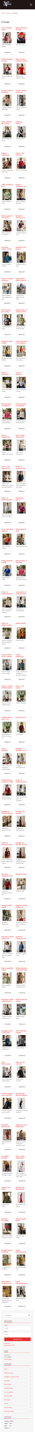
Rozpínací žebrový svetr (20, 217)
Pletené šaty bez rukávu (21, 1000)
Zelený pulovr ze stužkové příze (21, 311)
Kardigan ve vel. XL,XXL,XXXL (7, 1032)
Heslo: (6, 1331)
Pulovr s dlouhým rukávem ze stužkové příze (6, 751)
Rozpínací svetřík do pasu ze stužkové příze (7, 938)
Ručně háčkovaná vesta (22, 1282)
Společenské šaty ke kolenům (21, 1094)
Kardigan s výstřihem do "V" (22, 749)
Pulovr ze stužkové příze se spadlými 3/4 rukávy (21, 469)
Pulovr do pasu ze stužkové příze (21, 406)
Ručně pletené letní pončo (6, 123)
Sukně (6, 1403)
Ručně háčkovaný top (21, 1251)
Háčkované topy (8, 1373)
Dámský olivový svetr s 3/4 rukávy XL (7, 719)
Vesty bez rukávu (9, 1411)
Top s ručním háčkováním (20, 436)
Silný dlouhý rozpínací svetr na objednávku (6, 1283)
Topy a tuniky (8, 1407)
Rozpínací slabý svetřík (6, 342)
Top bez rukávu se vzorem (21, 91)
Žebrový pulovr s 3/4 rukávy (7, 217)
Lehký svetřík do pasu (7, 185)
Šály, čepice (7, 1400)
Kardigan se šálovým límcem (7, 812)
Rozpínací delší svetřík (6, 906)
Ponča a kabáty (8, 1388)
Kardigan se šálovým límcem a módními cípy (21, 844)
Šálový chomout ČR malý (21, 29)
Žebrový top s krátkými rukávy (21, 60)
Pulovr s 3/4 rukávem (20, 154)
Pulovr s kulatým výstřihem (7, 279)
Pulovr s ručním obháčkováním (7, 687)
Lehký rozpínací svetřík (7, 561)
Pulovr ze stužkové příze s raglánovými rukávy (7, 845)
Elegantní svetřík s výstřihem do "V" (7, 1001)
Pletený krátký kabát (21, 1220)
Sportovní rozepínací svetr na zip (7, 876)
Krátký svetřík (20, 623)
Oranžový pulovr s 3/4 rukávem (22, 342)
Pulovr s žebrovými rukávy (5, 374)
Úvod (3, 13)
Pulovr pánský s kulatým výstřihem (21, 1032)
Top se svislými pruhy (6, 29)
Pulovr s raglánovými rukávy (5, 437)
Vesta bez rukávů (19, 123)
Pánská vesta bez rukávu (6, 311)
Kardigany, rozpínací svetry (11, 1377)
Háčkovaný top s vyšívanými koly (21, 969)
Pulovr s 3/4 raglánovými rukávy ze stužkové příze (6, 469)
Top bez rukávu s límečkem (7, 91)
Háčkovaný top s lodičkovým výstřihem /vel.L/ (22, 1126)
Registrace (7, 1343)
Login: (6, 1325)
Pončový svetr (21, 717)
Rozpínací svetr (21, 874)
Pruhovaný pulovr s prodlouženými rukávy (21, 500)
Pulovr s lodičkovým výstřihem (5, 155)
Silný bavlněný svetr (21, 530)
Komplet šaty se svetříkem (7, 1251)
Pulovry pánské (8, 1392)
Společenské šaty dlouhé (20, 1188)
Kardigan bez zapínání (20, 812)
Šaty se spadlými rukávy (7, 969)
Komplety (7, 1380)
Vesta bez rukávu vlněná (6, 248)
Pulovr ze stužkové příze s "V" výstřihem (21, 782)
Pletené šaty (7, 1384)
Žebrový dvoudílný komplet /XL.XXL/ (4, 1221)
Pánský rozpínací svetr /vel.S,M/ (7, 1094)
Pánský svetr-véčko (6, 1188)
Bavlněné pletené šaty (5, 1126)
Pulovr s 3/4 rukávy (20, 687)
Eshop (8, 13)
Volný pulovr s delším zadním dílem (21, 280)
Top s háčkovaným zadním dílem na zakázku (7, 1065)
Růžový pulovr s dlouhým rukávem (21, 562)
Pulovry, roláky (8, 1396)
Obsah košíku (8, 1359)
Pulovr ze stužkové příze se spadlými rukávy (6, 626)
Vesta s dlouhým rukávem (7, 530)
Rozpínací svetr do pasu (21, 248)
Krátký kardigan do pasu (7, 60)
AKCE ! (6, 1369)
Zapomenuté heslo (9, 1345)
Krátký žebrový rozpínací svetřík (7, 781)
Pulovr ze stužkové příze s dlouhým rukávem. (7, 594)
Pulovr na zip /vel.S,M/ (20, 1063)
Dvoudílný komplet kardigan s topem (5, 1159)
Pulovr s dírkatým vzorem (19, 374)
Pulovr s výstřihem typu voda (21, 186)
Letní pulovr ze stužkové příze (21, 593)
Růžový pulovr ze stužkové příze (6, 406)
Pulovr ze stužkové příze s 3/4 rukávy (7, 500)
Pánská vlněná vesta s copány (6, 655)
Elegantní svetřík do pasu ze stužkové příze (21, 907)
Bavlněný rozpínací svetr (21, 937)
